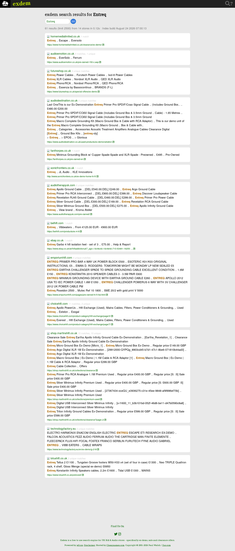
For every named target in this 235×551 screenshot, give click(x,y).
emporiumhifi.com (61, 257)
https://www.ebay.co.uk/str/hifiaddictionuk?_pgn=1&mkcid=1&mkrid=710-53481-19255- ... (90, 248)
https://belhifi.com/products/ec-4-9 (63, 231)
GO (73, 21)
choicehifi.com (59, 303)
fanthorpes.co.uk (61, 150)
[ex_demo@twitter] (115, 534)
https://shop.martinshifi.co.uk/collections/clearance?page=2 (75, 419)
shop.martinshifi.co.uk (64, 333)
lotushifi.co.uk (59, 458)
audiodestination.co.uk (64, 100)
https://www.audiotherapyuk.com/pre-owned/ (68, 214)
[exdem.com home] (5, 4)
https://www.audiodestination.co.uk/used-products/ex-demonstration (79, 141)
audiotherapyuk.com (63, 185)
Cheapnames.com (115, 545)
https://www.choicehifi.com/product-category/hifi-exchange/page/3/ (79, 316)
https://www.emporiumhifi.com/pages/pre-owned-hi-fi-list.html (76, 294)
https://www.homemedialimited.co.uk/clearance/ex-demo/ (74, 44)
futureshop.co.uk (61, 71)
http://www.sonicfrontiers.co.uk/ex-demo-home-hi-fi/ (72, 176)
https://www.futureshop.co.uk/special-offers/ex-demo (72, 91)
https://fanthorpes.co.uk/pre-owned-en (65, 159)
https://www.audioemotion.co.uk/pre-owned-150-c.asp (73, 62)
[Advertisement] (117, 503)
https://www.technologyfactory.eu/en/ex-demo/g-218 (72, 449)
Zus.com (166, 545)
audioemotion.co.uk (62, 53)
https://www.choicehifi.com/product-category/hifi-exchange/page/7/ (79, 324)
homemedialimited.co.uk (65, 36)
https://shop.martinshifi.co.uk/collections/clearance (71, 370)
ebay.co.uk (57, 240)
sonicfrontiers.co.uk (62, 168)
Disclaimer (89, 545)
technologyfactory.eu (63, 428)
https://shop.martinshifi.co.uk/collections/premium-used (73, 399)
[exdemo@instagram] (119, 534)
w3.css (80, 545)
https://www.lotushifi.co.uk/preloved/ (64, 474)
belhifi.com (57, 223)
